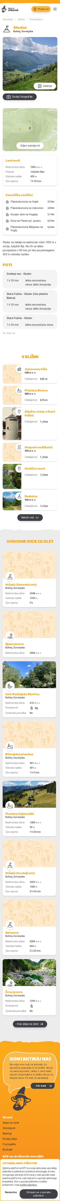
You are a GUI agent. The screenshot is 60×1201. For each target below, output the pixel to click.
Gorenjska (8, 19)
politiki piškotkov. (28, 1185)
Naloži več (27, 517)
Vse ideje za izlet (27, 1024)
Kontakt (7, 1149)
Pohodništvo (36, 19)
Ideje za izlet (11, 1122)
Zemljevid (9, 1128)
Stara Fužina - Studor (19, 318)
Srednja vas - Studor (19, 273)
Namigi (7, 1133)
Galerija (47, 86)
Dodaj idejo (10, 1138)
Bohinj (21, 19)
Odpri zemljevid (30, 145)
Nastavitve (11, 1192)
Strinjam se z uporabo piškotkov (38, 1194)
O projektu (9, 1144)
